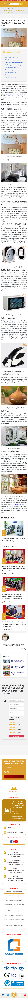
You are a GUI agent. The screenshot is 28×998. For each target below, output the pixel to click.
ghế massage (16, 321)
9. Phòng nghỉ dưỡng (10, 77)
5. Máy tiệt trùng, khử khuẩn (12, 67)
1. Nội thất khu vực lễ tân (12, 57)
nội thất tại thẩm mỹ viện (13, 96)
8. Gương (7, 75)
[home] (4, 4)
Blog (9, 8)
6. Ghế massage (9, 70)
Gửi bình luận (16, 736)
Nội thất (14, 8)
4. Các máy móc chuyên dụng (13, 65)
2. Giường (8, 60)
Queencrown (18, 504)
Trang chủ (3, 8)
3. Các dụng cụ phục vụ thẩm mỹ (14, 62)
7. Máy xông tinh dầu (11, 72)
